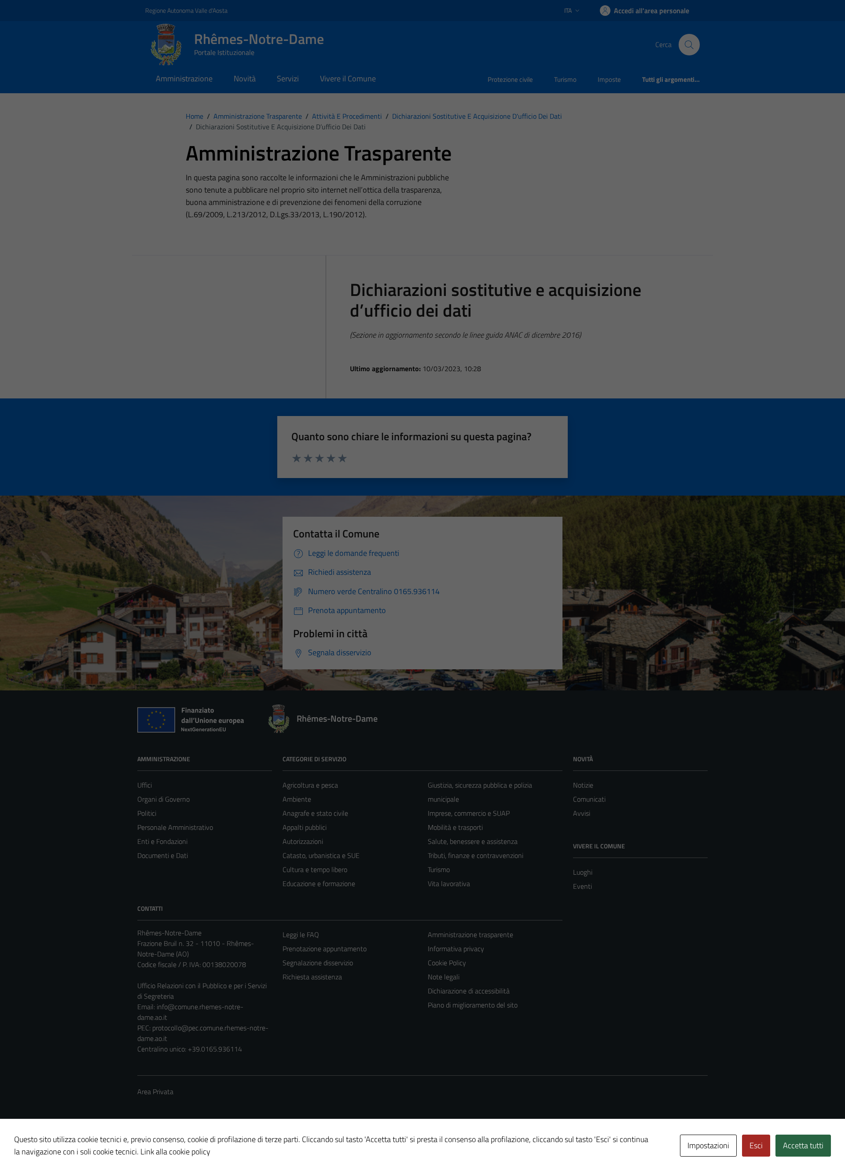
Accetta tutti (803, 1145)
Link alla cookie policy (175, 1151)
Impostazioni (708, 1145)
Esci (756, 1145)
